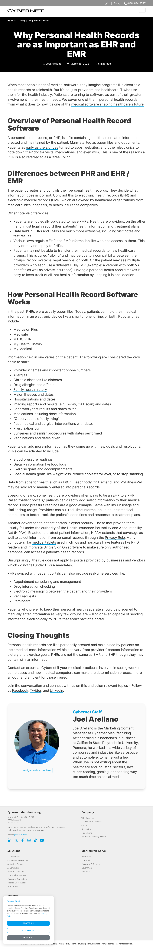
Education (85, 871)
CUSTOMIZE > (28, 930)
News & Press (87, 829)
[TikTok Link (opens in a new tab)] (35, 840)
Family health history (30, 389)
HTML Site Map (93, 943)
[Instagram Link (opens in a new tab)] (29, 840)
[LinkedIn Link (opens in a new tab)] (9, 840)
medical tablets (44, 542)
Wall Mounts (12, 886)
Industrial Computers (16, 875)
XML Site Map (108, 943)
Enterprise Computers (17, 879)
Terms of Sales (78, 943)
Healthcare (86, 856)
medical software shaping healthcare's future (107, 104)
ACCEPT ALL (28, 923)
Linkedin (56, 690)
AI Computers (13, 867)
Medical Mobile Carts (16, 882)
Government (86, 867)
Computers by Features (17, 860)
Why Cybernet (87, 818)
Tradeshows (86, 833)
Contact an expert (21, 668)
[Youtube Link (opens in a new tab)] (42, 840)
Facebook (20, 690)
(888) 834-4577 (20, 834)
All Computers (13, 856)
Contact (84, 825)
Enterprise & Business (90, 864)
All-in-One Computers (16, 864)
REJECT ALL (28, 938)
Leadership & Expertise (91, 821)
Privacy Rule (115, 537)
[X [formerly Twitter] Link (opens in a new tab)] (16, 840)
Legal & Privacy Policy (60, 943)
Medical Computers (15, 871)
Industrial (85, 860)
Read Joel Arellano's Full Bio (37, 770)
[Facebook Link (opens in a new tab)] (22, 840)
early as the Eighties (42, 147)
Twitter (35, 690)
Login (105, 3)
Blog (117, 3)
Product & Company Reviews (93, 836)
